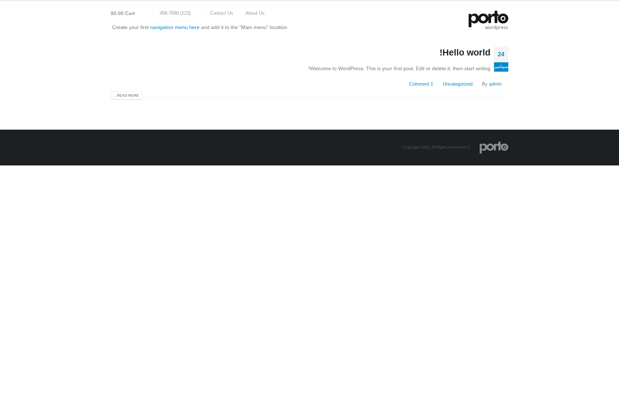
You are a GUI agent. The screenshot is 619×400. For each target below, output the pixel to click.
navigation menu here (175, 27)
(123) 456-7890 (175, 13)
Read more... (126, 95)
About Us (255, 13)
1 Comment (421, 84)
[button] (146, 13)
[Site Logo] (488, 20)
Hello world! (465, 52)
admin (495, 84)
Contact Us (221, 13)
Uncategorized (457, 84)
